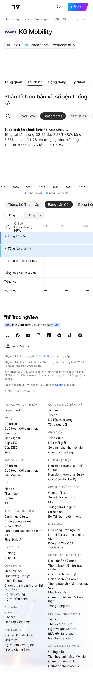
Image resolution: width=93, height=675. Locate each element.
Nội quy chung (14, 594)
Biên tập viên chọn (17, 622)
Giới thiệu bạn (14, 580)
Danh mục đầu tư (16, 516)
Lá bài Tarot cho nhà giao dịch (66, 536)
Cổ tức (9, 498)
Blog (51, 502)
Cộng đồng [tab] (57, 82)
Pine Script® (13, 539)
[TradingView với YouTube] (28, 335)
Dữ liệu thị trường (60, 420)
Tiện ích (53, 619)
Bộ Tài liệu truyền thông (65, 516)
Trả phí (53, 415)
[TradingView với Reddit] (80, 335)
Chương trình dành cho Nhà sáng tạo (23, 587)
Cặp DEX (10, 447)
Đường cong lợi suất (18, 521)
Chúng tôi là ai (58, 492)
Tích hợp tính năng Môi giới (67, 656)
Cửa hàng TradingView (64, 530)
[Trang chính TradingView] (16, 7)
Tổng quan (55, 438)
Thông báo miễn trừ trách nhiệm (66, 567)
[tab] (27, 116)
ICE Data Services (47, 356)
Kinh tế (9, 488)
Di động (9, 553)
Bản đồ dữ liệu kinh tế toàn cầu (23, 532)
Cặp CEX (10, 443)
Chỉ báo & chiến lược (18, 635)
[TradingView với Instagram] (38, 335)
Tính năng (55, 410)
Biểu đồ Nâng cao (61, 633)
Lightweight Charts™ (62, 629)
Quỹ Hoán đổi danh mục (21, 428)
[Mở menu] (6, 7)
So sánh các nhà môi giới (65, 447)
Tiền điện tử (12, 438)
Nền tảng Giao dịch (61, 638)
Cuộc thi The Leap (61, 452)
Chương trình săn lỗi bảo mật (65, 599)
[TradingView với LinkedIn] (49, 335)
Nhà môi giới (57, 443)
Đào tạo (9, 617)
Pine (7, 452)
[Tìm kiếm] (59, 7)
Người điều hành (16, 599)
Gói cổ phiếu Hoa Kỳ (62, 479)
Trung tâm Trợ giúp (61, 507)
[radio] (14, 215)
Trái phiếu (11, 433)
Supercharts (13, 410)
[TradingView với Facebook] (18, 335)
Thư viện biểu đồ (60, 624)
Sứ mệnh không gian (62, 497)
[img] (70, 45)
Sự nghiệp (55, 511)
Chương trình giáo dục (64, 666)
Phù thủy (10, 640)
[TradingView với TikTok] (70, 335)
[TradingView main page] (21, 317)
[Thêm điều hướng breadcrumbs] (27, 19)
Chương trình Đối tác (62, 661)
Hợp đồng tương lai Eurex (66, 474)
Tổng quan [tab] (13, 82)
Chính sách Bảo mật (62, 574)
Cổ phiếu (10, 423)
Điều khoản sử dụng (62, 560)
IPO (7, 503)
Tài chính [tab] (35, 82)
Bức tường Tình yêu (18, 576)
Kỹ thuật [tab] (78, 82)
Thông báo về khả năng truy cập (68, 585)
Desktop (10, 557)
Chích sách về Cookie (63, 579)
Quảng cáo (56, 652)
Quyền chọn (12, 526)
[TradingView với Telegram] (59, 335)
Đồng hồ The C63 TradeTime (60, 545)
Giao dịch (11, 612)
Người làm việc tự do (19, 645)
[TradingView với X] (7, 335)
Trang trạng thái (59, 606)
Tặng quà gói (57, 424)
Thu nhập (11, 493)
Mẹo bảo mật (57, 592)
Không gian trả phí (17, 649)
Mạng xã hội (13, 571)
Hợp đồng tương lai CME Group (65, 467)
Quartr (59, 384)
